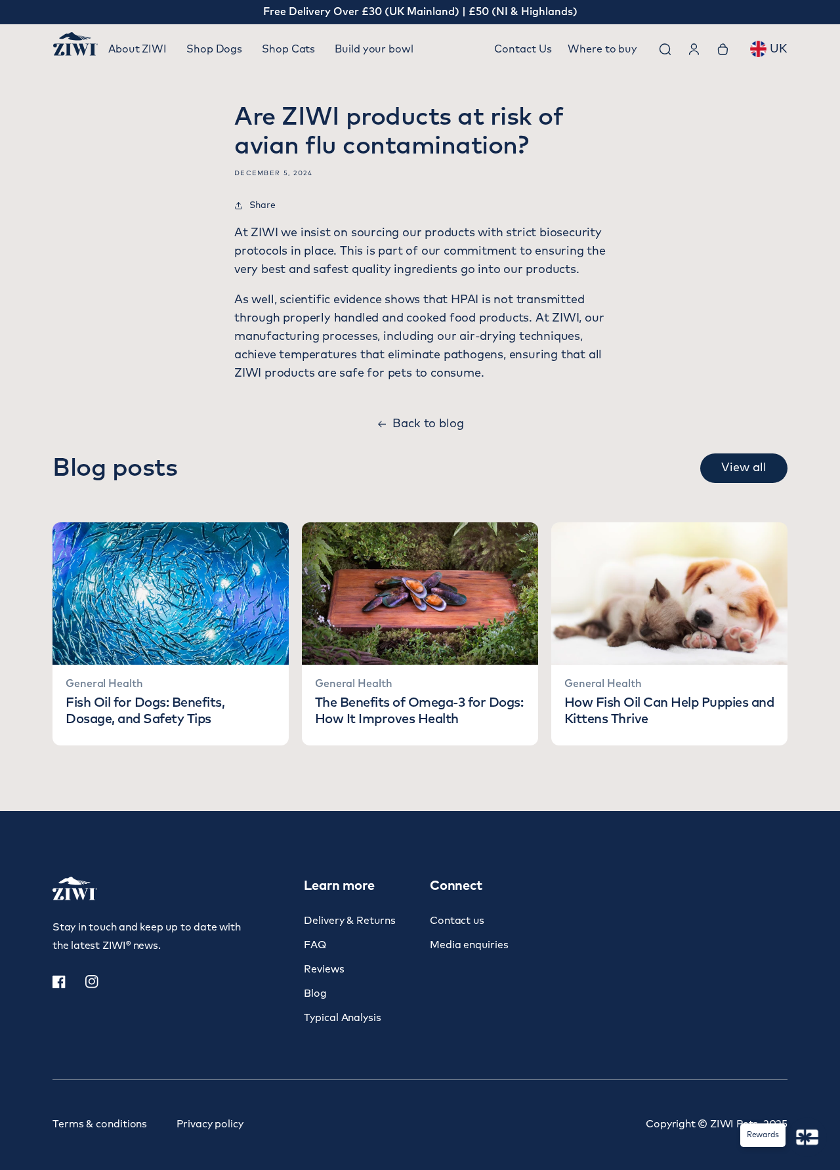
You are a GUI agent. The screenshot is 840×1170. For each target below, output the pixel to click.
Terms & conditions (99, 1124)
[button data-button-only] (744, 468)
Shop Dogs (214, 49)
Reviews (324, 969)
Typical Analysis (342, 1018)
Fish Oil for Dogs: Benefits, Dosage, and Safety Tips (145, 711)
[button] (664, 49)
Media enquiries (469, 945)
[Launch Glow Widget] (807, 1137)
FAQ (315, 945)
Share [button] (262, 205)
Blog (315, 994)
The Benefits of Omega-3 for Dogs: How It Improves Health (419, 711)
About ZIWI (137, 49)
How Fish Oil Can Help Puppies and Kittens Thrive (669, 711)
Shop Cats (288, 49)
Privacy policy (210, 1124)
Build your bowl (374, 49)
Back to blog (428, 424)
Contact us (457, 921)
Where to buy (602, 49)
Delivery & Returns (349, 921)
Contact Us (522, 49)
